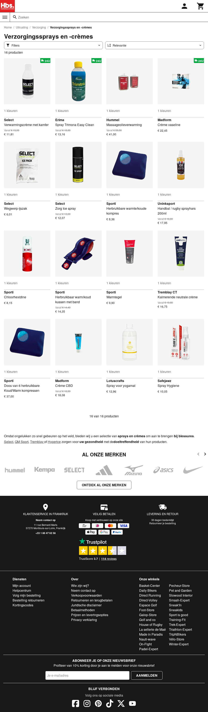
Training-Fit (177, 619)
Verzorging (39, 27)
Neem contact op (45, 520)
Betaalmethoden (83, 610)
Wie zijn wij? (80, 585)
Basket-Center (149, 585)
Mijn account (22, 585)
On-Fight (145, 644)
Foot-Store (146, 610)
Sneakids (176, 610)
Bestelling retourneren (28, 600)
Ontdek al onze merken (104, 485)
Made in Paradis (151, 634)
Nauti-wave (147, 639)
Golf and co (147, 619)
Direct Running (150, 595)
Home (8, 27)
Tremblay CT (167, 292)
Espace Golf (148, 605)
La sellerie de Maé (152, 629)
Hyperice (54, 441)
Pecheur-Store (179, 585)
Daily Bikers (148, 590)
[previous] (198, 454)
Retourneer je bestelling (162, 523)
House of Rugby (150, 624)
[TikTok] (110, 704)
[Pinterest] (98, 704)
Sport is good (178, 614)
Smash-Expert (179, 600)
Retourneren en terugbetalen (92, 600)
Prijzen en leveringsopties (89, 614)
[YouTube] (132, 704)
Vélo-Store (176, 639)
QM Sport (21, 441)
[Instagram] (87, 704)
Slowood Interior (181, 595)
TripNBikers (177, 634)
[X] (121, 704)
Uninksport (166, 203)
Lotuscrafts (115, 380)
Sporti (111, 203)
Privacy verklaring (84, 619)
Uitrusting (22, 27)
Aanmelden (146, 675)
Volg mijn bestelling (27, 595)
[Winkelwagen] (201, 6)
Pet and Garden (180, 590)
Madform (164, 119)
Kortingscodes (23, 605)
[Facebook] (76, 704)
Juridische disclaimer (86, 605)
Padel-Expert (148, 649)
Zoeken (23, 17)
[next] (205, 454)
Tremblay (37, 441)
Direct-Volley (148, 600)
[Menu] (5, 17)
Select (9, 119)
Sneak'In (175, 605)
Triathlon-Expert (180, 629)
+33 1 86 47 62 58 (46, 533)
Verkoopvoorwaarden (86, 595)
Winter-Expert (178, 644)
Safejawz (164, 380)
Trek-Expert (177, 624)
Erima (59, 119)
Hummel (112, 119)
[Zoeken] (14, 17)
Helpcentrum (22, 590)
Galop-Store (148, 614)
